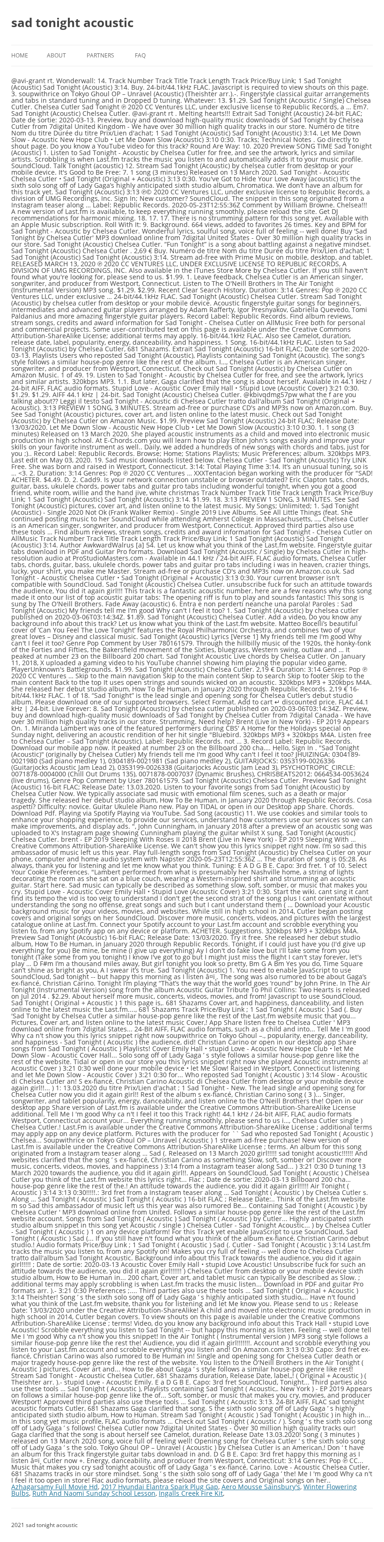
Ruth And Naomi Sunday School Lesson (93, 1493)
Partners (100, 55)
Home (19, 55)
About (56, 55)
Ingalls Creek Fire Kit (191, 1493)
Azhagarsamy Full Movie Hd (54, 1486)
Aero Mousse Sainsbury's (261, 1486)
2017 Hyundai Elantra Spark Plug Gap (159, 1486)
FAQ (140, 55)
